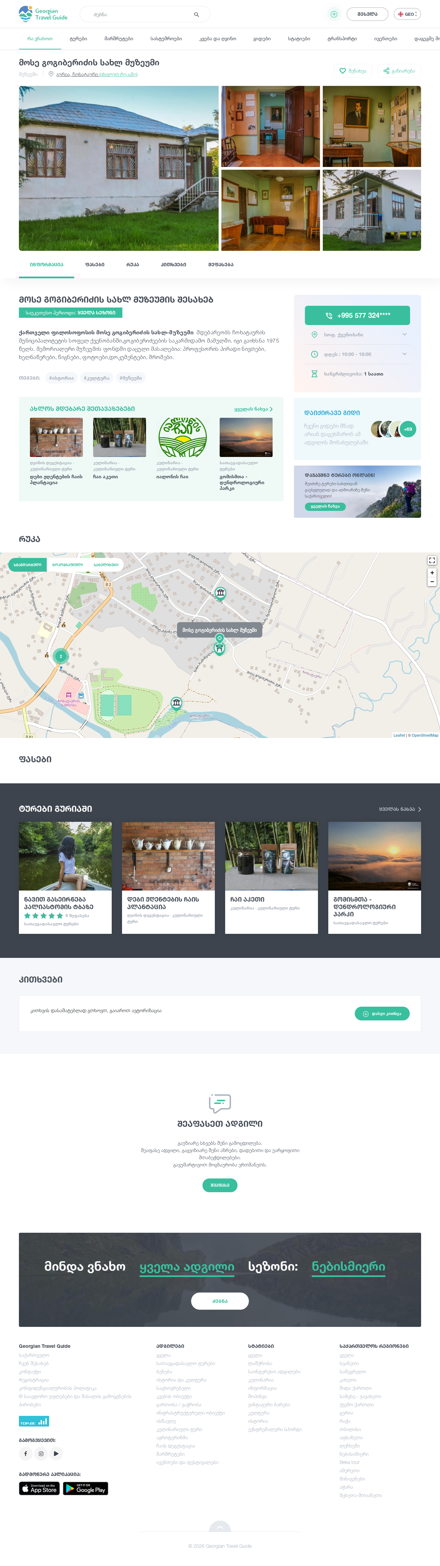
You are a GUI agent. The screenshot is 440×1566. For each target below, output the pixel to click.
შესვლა (367, 14)
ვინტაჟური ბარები (269, 1404)
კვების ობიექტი (174, 1396)
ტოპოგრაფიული (67, 565)
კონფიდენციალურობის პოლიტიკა (58, 1388)
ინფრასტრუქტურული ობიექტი (190, 1413)
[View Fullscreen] (432, 560)
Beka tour (350, 1462)
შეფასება (220, 264)
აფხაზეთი (351, 1437)
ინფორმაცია (46, 264)
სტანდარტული (27, 565)
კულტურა (259, 1413)
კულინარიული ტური (179, 1429)
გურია (346, 1413)
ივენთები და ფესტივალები (187, 1462)
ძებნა (220, 1301)
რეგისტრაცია (34, 1380)
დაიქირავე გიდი (332, 412)
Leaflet (399, 735)
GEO (410, 14)
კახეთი (348, 1380)
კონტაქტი (30, 1371)
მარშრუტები (118, 38)
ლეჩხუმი (350, 1445)
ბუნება (164, 1371)
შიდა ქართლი (356, 1388)
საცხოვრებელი (173, 1388)
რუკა (132, 264)
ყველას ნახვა (252, 409)
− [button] (432, 581)
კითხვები (173, 264)
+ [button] (432, 572)
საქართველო (34, 1355)
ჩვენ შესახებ (34, 1363)
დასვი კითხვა (387, 1013)
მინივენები (352, 1478)
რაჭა (345, 1421)
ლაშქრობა (260, 1363)
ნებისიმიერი (354, 1454)
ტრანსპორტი (342, 38)
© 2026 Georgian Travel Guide (220, 1546)
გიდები (262, 38)
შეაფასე (220, 1185)
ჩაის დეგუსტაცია (175, 1445)
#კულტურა (97, 378)
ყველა (163, 1355)
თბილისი (350, 1429)
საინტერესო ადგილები (274, 1371)
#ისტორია (61, 378)
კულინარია (261, 1380)
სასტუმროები (166, 38)
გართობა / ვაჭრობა (178, 1404)
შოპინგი (257, 1396)
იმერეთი (350, 1470)
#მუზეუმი (131, 378)
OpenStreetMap (425, 735)
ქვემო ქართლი (357, 1404)
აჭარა (346, 1487)
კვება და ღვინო (217, 38)
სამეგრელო (353, 1371)
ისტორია (258, 1421)
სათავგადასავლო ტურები (185, 1363)
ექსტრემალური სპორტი (275, 1429)
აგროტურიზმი (172, 1437)
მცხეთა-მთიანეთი (361, 1495)
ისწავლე (166, 1421)
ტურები (78, 38)
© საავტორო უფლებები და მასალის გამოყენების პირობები (75, 1400)
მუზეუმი (28, 74)
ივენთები (385, 38)
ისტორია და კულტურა (181, 1380)
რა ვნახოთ (40, 38)
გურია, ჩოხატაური (97, 74)
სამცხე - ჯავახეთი (360, 1396)
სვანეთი (349, 1363)
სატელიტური (106, 565)
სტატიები (299, 38)
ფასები (94, 264)
